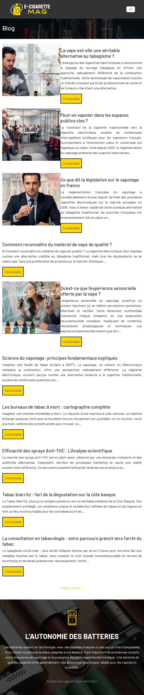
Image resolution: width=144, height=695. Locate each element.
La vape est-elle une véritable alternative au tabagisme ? (90, 53)
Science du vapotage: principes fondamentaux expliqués (59, 358)
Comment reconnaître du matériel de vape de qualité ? (57, 244)
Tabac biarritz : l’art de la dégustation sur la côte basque (59, 494)
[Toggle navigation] (130, 9)
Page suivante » (72, 588)
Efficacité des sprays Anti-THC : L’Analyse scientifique (57, 450)
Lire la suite (71, 98)
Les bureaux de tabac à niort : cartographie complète (56, 407)
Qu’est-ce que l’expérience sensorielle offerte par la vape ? (98, 291)
